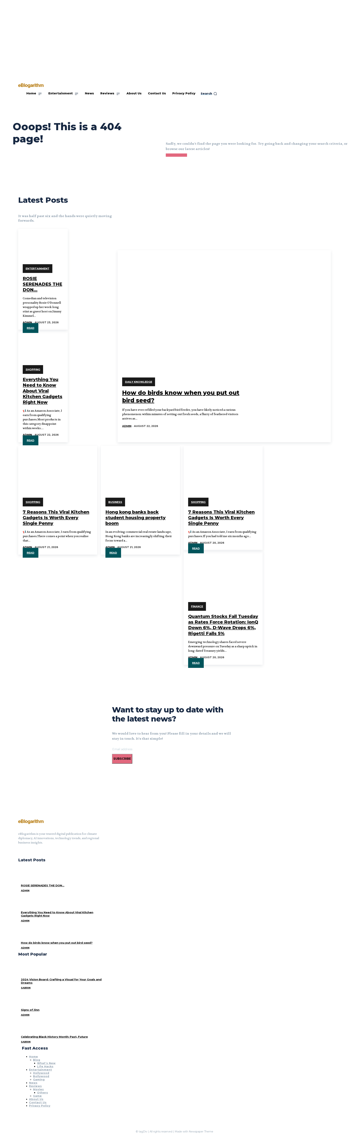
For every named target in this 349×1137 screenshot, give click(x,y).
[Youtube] (32, 851)
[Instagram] (26, 851)
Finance (197, 606)
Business (115, 502)
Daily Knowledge (138, 381)
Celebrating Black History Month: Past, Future (54, 1036)
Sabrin (26, 987)
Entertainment (37, 268)
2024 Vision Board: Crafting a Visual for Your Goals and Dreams (61, 981)
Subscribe (122, 758)
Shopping (33, 369)
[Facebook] (19, 851)
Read (30, 328)
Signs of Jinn (30, 1010)
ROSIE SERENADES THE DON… (42, 284)
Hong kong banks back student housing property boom (135, 517)
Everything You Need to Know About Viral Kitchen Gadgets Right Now (42, 391)
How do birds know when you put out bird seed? (57, 942)
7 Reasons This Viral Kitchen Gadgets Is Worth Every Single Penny (56, 517)
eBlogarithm (31, 821)
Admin (27, 322)
